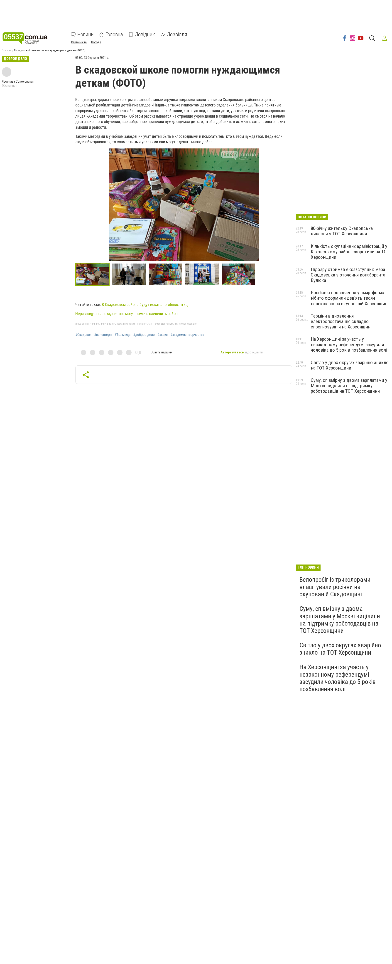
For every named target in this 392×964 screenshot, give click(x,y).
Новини (85, 34)
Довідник (145, 34)
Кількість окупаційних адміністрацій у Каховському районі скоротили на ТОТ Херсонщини (350, 252)
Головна (114, 34)
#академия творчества (187, 335)
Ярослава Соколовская (18, 81)
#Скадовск (83, 335)
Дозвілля (177, 34)
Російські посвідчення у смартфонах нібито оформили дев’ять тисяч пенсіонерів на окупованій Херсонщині (349, 298)
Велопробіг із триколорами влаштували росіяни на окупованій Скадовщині (334, 587)
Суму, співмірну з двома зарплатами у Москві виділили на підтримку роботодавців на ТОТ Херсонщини (349, 385)
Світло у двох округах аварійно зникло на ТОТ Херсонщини (350, 365)
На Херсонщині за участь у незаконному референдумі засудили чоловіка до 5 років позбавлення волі (349, 344)
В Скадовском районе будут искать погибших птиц (145, 304)
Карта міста (79, 42)
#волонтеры (103, 335)
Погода (96, 42)
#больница (122, 335)
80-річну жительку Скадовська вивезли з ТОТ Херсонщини (342, 231)
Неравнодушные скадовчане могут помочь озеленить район (126, 313)
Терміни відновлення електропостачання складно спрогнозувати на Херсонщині (341, 321)
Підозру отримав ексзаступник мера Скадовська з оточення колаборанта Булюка (348, 275)
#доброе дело (144, 335)
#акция (162, 335)
